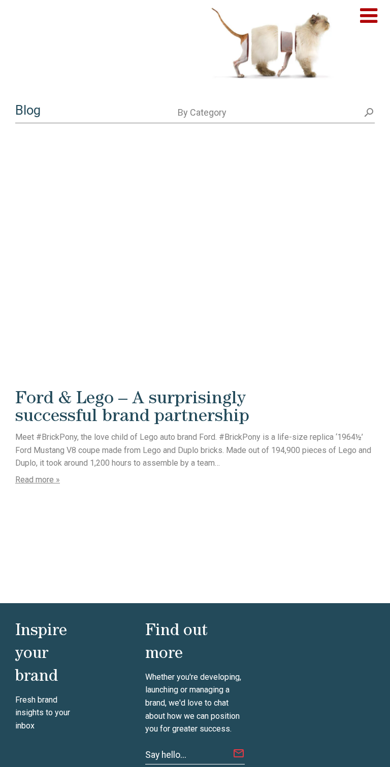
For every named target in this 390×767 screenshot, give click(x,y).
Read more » (37, 479)
